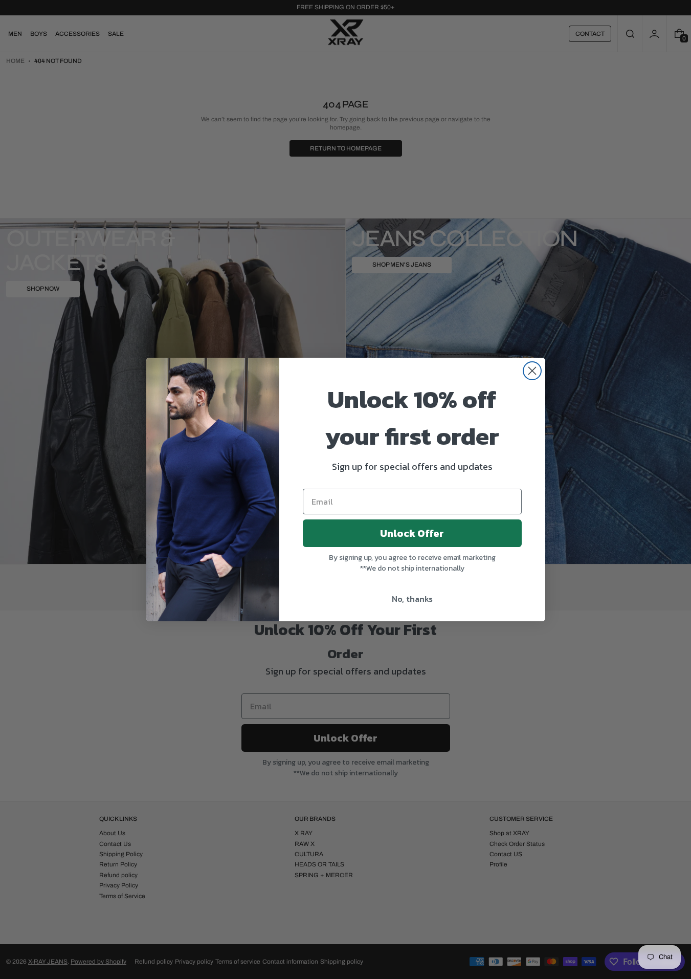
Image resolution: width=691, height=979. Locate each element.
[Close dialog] (532, 371)
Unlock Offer (412, 533)
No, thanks (412, 599)
